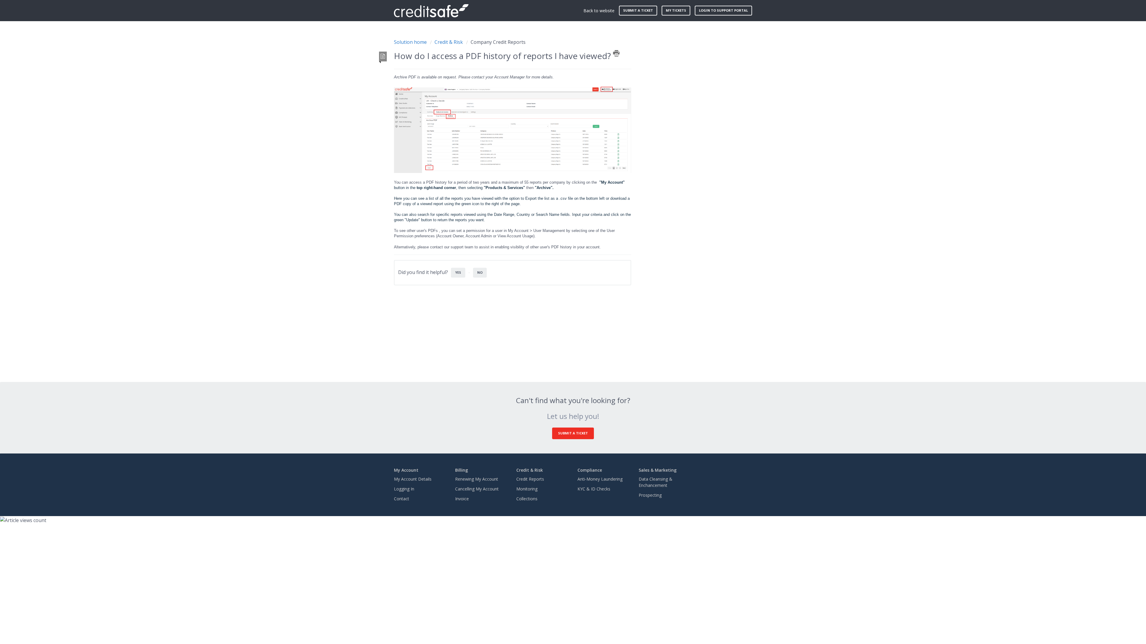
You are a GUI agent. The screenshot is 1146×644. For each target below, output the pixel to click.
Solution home (411, 42)
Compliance (589, 470)
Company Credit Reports (498, 42)
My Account (406, 470)
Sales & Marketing (658, 470)
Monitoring (526, 489)
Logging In (404, 489)
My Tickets (676, 10)
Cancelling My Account (477, 489)
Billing (461, 470)
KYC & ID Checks (593, 489)
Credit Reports (530, 479)
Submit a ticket (638, 10)
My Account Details (413, 479)
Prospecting (650, 495)
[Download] (562, 250)
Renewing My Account (476, 479)
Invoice (462, 498)
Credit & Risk (449, 42)
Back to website (598, 10)
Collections (526, 498)
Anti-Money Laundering (600, 479)
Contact (401, 498)
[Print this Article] (616, 53)
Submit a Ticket (573, 433)
